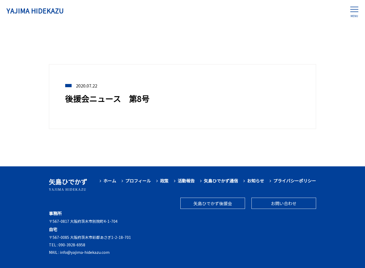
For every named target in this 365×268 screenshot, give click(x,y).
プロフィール (138, 180)
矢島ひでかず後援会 (212, 203)
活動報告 (186, 180)
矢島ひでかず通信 (221, 180)
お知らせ (255, 180)
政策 (164, 180)
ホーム (109, 180)
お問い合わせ (284, 203)
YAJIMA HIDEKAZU (35, 10)
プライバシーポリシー (294, 180)
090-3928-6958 (72, 244)
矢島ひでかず (68, 184)
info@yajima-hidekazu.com (85, 252)
